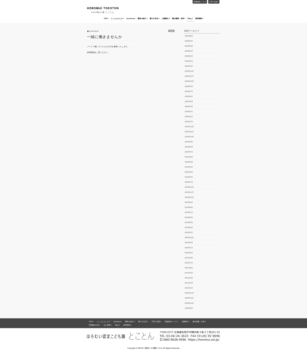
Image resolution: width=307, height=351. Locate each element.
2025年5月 (189, 101)
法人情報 (107, 325)
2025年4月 (189, 106)
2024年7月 (189, 152)
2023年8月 (189, 207)
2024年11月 (189, 132)
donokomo (118, 321)
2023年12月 (189, 187)
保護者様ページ (199, 2)
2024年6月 (189, 157)
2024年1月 (189, 182)
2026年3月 (189, 56)
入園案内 (184, 321)
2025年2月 (189, 116)
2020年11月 (189, 298)
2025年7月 (189, 91)
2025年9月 (189, 86)
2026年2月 (189, 61)
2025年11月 (189, 76)
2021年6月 (189, 268)
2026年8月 (189, 36)
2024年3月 (189, 172)
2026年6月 (189, 41)
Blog (171, 31)
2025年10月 (189, 81)
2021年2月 (189, 283)
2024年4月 (189, 167)
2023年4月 (189, 227)
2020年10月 (189, 303)
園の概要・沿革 (199, 321)
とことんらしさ (103, 321)
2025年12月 (189, 71)
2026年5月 (189, 46)
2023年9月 (189, 202)
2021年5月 (189, 273)
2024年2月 (189, 177)
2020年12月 (189, 293)
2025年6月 (189, 96)
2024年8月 (189, 147)
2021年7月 (189, 263)
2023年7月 (189, 212)
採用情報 (126, 325)
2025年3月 (189, 111)
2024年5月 (189, 162)
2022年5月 (189, 253)
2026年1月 (189, 66)
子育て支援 (213, 2)
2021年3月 (189, 278)
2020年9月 (189, 308)
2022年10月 (189, 237)
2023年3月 (189, 232)
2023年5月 (189, 222)
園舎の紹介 (129, 321)
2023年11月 (189, 192)
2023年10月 (189, 197)
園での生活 (142, 321)
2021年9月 (189, 258)
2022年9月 (189, 242)
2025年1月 (189, 122)
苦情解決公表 (94, 325)
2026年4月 (189, 51)
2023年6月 (189, 217)
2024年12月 (189, 127)
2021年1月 (189, 288)
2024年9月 (189, 142)
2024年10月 (189, 137)
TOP (91, 321)
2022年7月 (189, 248)
